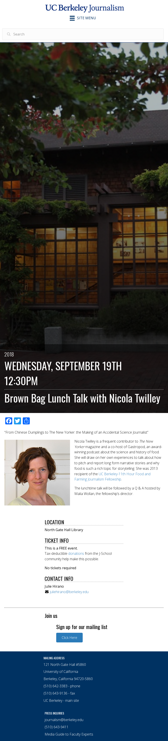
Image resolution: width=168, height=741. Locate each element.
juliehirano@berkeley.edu (69, 591)
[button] (69, 637)
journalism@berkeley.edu (64, 719)
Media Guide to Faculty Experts (69, 734)
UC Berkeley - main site (61, 700)
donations (76, 553)
